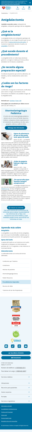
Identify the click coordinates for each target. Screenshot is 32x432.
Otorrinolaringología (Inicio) (10, 273)
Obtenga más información (16, 128)
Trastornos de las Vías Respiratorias (12, 290)
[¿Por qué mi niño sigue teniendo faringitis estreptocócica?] (6, 182)
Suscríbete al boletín (17, 353)
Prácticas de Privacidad (7, 412)
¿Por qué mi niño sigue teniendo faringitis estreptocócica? (21, 181)
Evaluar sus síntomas (16, 207)
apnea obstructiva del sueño (17, 42)
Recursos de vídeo (8, 286)
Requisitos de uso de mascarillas (9, 421)
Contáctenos (6, 265)
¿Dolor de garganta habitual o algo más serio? (20, 163)
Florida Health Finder (6, 418)
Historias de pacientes (9, 269)
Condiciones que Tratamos (10, 261)
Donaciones (17, 357)
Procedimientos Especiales (11, 282)
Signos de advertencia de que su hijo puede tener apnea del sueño (21, 135)
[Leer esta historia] (6, 136)
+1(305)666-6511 (20, 368)
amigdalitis (4, 46)
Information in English (6, 406)
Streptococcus (5, 189)
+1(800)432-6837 (20, 371)
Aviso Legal (4, 415)
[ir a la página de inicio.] (8, 8)
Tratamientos (4, 13)
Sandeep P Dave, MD (15, 100)
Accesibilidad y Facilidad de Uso (9, 409)
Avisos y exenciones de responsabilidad (12, 4)
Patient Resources (8, 278)
